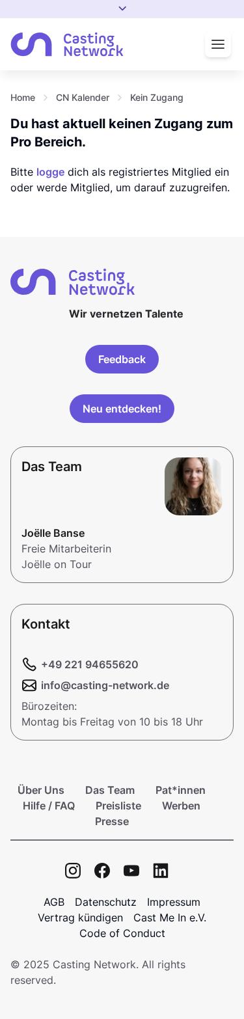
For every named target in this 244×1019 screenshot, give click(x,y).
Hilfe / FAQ (49, 805)
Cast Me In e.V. (169, 917)
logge (50, 171)
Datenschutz (106, 901)
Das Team (110, 789)
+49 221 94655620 (90, 664)
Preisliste (118, 805)
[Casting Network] (67, 44)
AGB (54, 901)
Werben (181, 805)
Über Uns (41, 789)
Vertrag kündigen (80, 917)
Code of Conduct (122, 933)
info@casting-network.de (105, 685)
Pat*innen (181, 789)
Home (22, 97)
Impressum (173, 901)
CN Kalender (82, 97)
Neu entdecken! (122, 408)
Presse (112, 821)
